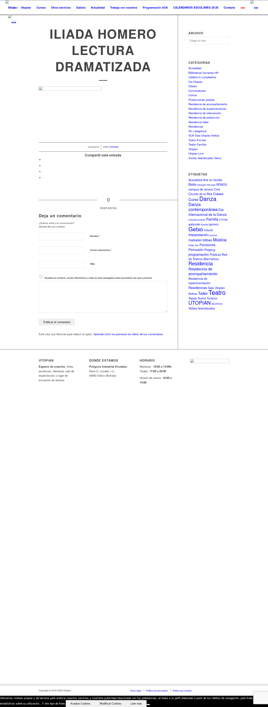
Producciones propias (201, 100)
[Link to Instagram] (220, 690)
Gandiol (204, 224)
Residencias (195, 126)
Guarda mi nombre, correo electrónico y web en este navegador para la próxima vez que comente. (98, 277)
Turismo (212, 298)
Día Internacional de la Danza (207, 212)
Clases (192, 86)
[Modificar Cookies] (148, 704)
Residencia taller (198, 122)
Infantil (208, 230)
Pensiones (207, 244)
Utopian (114, 146)
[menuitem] (11, 7)
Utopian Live (196, 153)
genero (214, 224)
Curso (193, 199)
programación (198, 254)
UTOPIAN (199, 302)
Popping (209, 250)
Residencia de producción (204, 117)
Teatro (217, 292)
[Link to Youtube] (213, 690)
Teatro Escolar (197, 140)
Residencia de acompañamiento (207, 104)
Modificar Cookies (110, 703)
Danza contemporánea (203, 206)
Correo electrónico (101, 250)
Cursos (192, 95)
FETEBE (223, 219)
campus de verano (200, 189)
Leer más (136, 703)
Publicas (215, 254)
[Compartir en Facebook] (44, 160)
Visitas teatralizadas (201, 308)
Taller (203, 293)
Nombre (95, 236)
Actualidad (194, 68)
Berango (211, 184)
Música (219, 239)
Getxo (195, 229)
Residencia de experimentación (207, 109)
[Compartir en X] (44, 166)
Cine (217, 189)
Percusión (196, 249)
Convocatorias (197, 91)
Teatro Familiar (197, 144)
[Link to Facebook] (201, 690)
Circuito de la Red (200, 194)
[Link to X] (207, 690)
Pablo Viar (193, 245)
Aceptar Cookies (80, 703)
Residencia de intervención (204, 113)
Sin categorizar (197, 131)
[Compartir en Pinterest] (44, 172)
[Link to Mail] (226, 690)
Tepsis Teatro (197, 298)
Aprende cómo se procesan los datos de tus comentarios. (129, 334)
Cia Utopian (195, 82)
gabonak (194, 224)
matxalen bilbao (200, 240)
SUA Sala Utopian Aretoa (203, 135)
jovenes (213, 235)
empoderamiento (196, 219)
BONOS (221, 184)
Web (92, 263)
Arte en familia (212, 180)
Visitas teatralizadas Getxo (204, 158)
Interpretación (198, 234)
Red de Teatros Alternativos (207, 256)
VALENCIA (216, 303)
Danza (207, 198)
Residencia (200, 263)
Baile (192, 184)
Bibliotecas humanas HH (203, 73)
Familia (212, 219)
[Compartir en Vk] (44, 178)
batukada (201, 184)
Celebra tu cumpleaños (202, 77)
